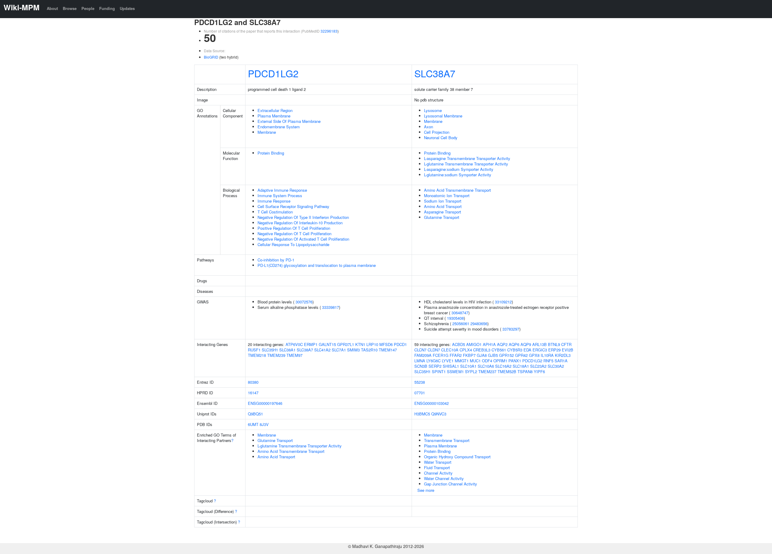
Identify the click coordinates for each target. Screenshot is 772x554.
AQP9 (525, 344)
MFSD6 (386, 344)
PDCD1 (400, 344)
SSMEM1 (455, 371)
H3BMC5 (422, 414)
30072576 (304, 302)
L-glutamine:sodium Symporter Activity (457, 175)
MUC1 (475, 360)
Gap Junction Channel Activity (450, 484)
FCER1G (440, 355)
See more (425, 490)
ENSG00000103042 (431, 403)
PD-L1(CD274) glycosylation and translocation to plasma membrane (317, 265)
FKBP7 (469, 355)
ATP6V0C (294, 344)
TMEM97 (294, 355)
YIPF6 (539, 371)
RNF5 (548, 360)
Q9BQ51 (255, 414)
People (87, 8)
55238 (419, 382)
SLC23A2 (538, 366)
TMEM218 (257, 355)
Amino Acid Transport (443, 206)
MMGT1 (462, 360)
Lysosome (433, 110)
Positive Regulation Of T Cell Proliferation (294, 228)
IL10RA (547, 355)
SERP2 (435, 366)
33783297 (510, 329)
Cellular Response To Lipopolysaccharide (293, 244)
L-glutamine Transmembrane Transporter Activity (466, 164)
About (52, 8)
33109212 (503, 302)
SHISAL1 (451, 366)
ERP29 (554, 350)
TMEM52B (507, 371)
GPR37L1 (345, 344)
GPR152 (506, 355)
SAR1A (561, 360)
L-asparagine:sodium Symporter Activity (458, 169)
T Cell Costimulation (275, 212)
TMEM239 (276, 355)
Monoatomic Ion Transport (447, 195)
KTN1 (360, 344)
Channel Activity (438, 473)
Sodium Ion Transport (442, 201)
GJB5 (493, 355)
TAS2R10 (369, 350)
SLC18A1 (521, 366)
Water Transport (437, 462)
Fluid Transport (437, 467)
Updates (127, 8)
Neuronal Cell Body (440, 137)
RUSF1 (254, 350)
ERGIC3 (540, 350)
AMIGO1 (474, 344)
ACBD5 (458, 344)
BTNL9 (554, 344)
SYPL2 (471, 371)
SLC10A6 (486, 366)
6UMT (253, 424)
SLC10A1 (468, 366)
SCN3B (420, 366)
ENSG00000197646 (265, 403)
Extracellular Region (275, 110)
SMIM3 (353, 350)
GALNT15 (327, 344)
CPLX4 (466, 350)
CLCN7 (420, 350)
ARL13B (539, 344)
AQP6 (514, 344)
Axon (428, 127)
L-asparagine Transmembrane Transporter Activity (467, 158)
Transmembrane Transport (447, 440)
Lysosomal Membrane (443, 116)
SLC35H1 (270, 350)
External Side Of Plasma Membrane (289, 121)
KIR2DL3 (563, 355)
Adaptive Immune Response (282, 190)
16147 (253, 392)
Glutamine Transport (441, 217)
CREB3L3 (481, 350)
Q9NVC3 (438, 414)
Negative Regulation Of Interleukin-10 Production (300, 223)
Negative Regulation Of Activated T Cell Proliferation (303, 239)
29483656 (478, 323)
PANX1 (514, 360)
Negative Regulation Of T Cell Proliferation (294, 233)
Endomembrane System (279, 127)
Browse (70, 8)
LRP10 (372, 344)
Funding (107, 8)
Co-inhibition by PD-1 (276, 260)
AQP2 (502, 344)
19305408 (455, 318)
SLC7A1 (339, 350)
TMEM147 (388, 350)
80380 (253, 382)
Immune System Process (280, 195)
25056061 (460, 323)
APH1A (489, 344)
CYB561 (499, 350)
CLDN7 (434, 350)
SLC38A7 (434, 73)
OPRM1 (500, 360)
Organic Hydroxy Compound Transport (457, 457)
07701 (419, 392)
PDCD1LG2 (273, 73)
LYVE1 (448, 360)
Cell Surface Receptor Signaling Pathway (293, 206)
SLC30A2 (556, 366)
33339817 (330, 307)
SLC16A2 (503, 366)
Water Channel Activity (444, 478)
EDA (527, 350)
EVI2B (567, 350)
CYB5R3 (514, 350)
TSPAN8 (525, 371)
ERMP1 (311, 344)
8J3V (264, 424)
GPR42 (521, 355)
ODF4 (487, 360)
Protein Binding (271, 153)
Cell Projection (436, 132)
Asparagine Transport (442, 212)
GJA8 (482, 355)
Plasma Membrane (274, 116)
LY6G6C (433, 360)
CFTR (566, 344)
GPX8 (534, 355)
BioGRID (211, 56)
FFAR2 (456, 355)
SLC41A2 (322, 350)
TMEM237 (487, 371)
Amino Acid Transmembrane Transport (457, 190)
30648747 (459, 312)
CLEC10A (449, 350)
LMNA (419, 360)
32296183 (329, 31)
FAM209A (423, 355)
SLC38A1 (287, 350)
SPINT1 (439, 371)
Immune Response (274, 201)
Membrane (267, 132)
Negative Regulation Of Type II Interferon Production (303, 217)
